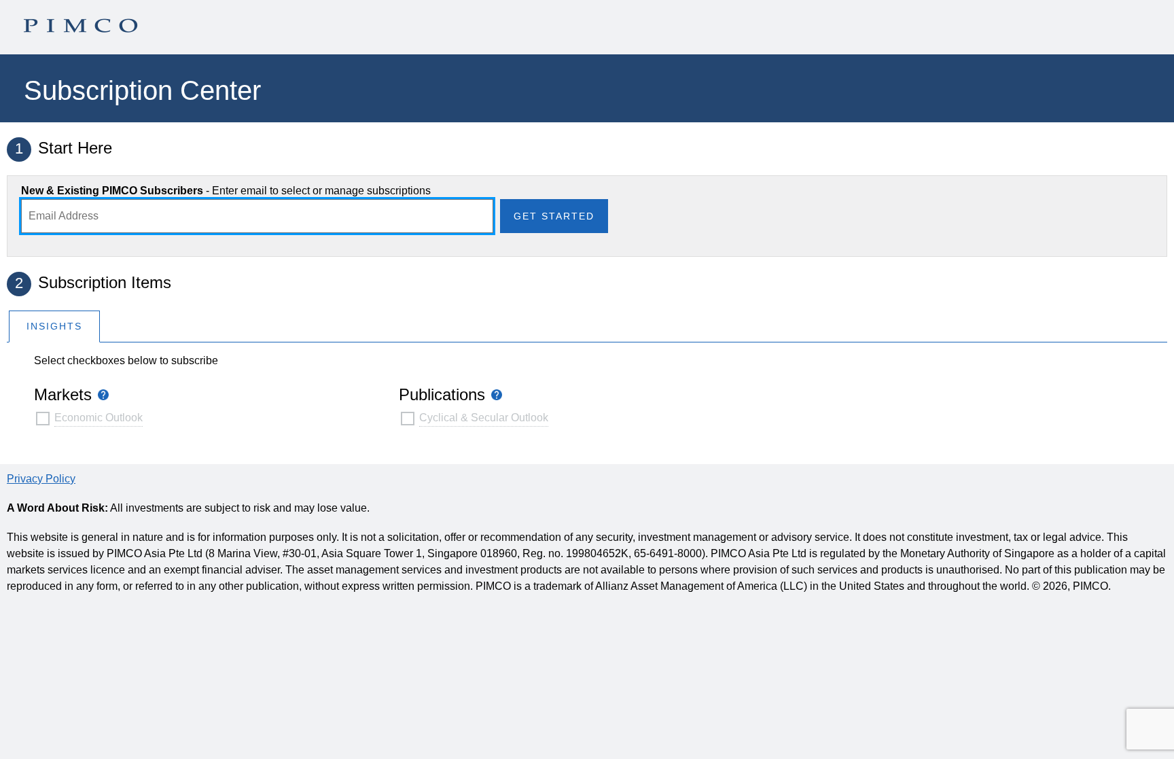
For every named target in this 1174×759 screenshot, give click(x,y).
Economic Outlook (98, 417)
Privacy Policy (41, 478)
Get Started (554, 216)
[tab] (54, 326)
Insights (54, 326)
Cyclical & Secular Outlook (483, 417)
